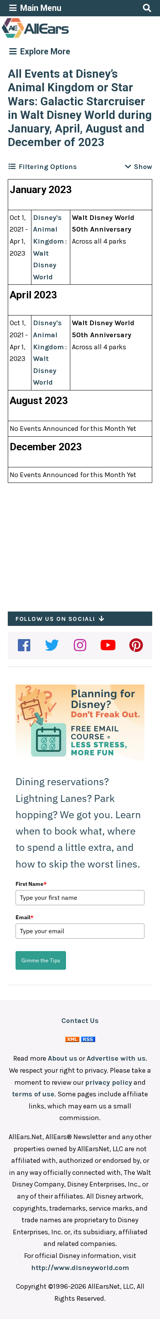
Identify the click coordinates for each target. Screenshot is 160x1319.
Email (24, 917)
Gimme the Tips (40, 960)
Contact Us (80, 1020)
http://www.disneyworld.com (80, 1267)
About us (62, 1058)
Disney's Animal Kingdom (48, 229)
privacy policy (108, 1082)
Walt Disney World (44, 265)
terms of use (33, 1094)
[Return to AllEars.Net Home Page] (59, 37)
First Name (31, 883)
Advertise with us (116, 1058)
